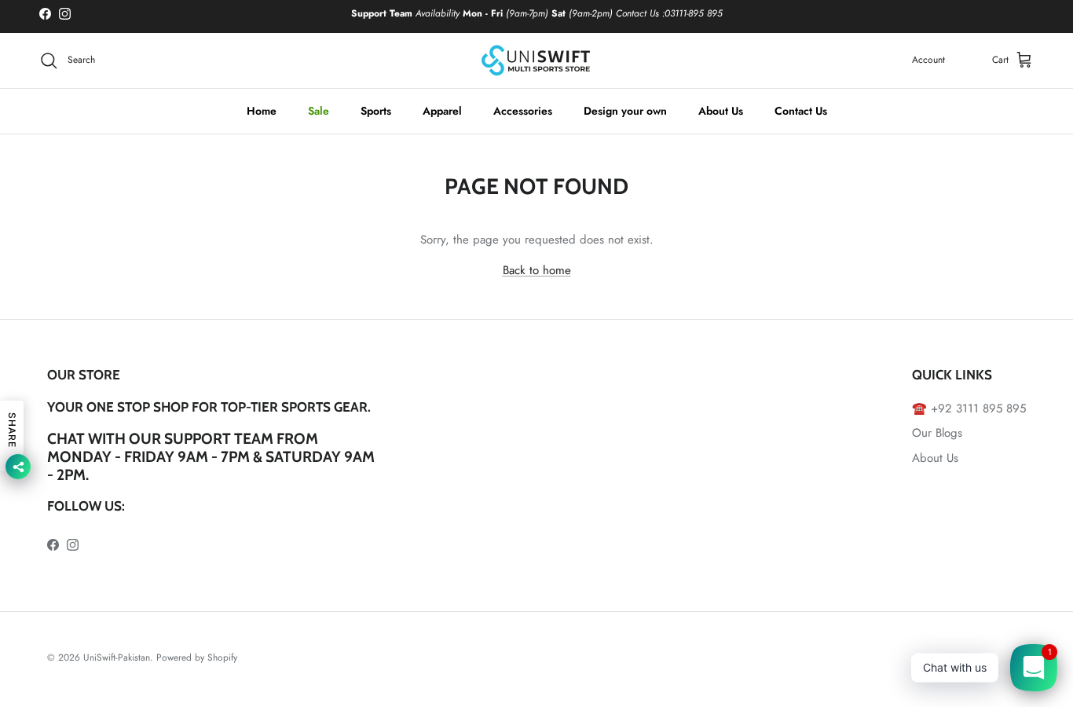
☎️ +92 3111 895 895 (969, 408)
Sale (318, 111)
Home (261, 111)
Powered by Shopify (196, 657)
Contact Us (801, 111)
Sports (376, 111)
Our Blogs (937, 432)
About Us (720, 111)
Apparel (442, 111)
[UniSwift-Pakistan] (536, 60)
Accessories (522, 111)
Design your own (625, 111)
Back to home (537, 270)
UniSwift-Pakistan (116, 657)
